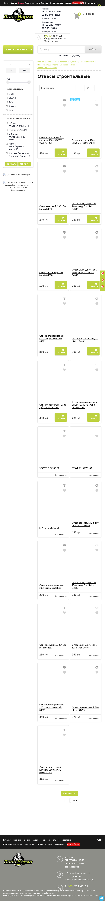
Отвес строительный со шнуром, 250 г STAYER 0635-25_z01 (51, 770)
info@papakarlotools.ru (55, 38)
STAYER (13, 98)
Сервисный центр (91, 3)
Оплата (56, 840)
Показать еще (70, 793)
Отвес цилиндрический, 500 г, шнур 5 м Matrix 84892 (84, 272)
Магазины (59, 844)
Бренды (14, 3)
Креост (12, 106)
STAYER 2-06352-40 (82, 468)
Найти (92, 49)
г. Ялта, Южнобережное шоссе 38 (17, 146)
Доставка (66, 840)
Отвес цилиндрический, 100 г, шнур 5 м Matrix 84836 (84, 206)
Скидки (27, 840)
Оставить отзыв (56, 3)
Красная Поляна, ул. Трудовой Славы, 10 (19, 154)
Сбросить (25, 164)
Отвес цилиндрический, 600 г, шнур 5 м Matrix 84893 (51, 339)
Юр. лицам (45, 3)
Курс (11, 110)
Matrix (12, 94)
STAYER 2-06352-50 (49, 468)
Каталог (7, 3)
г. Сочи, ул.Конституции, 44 (19, 124)
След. (74, 800)
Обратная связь (51, 41)
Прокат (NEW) (78, 3)
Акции (36, 840)
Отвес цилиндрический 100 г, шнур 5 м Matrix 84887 (51, 707)
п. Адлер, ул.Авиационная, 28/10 (17, 137)
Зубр (11, 102)
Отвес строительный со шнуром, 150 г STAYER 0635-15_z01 (51, 140)
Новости (46, 840)
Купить (61, 154)
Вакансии (29, 844)
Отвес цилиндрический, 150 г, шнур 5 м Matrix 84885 (84, 585)
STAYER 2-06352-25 (49, 528)
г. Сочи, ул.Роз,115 (18, 130)
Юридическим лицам (12, 844)
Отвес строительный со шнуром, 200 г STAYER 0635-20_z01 (84, 405)
